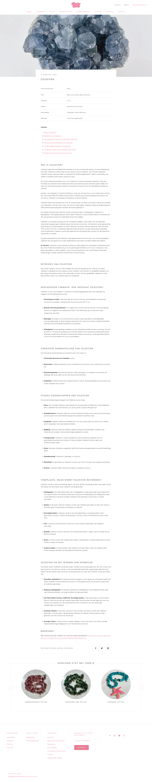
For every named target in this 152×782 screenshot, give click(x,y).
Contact (121, 12)
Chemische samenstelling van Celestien (58, 143)
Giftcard (10, 744)
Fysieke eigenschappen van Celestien (57, 146)
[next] (141, 687)
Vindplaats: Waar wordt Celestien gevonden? (60, 149)
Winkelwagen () (139, 5)
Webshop (10, 741)
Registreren (30, 737)
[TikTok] (124, 735)
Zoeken (126, 5)
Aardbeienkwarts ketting (36, 702)
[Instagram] (114, 735)
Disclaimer (51, 744)
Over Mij (110, 12)
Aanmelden (40, 12)
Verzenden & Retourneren (56, 751)
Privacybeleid (52, 748)
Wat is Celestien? (50, 132)
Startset (98, 12)
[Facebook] (110, 735)
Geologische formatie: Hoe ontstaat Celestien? (61, 139)
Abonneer (81, 747)
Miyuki (52, 12)
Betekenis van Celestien (52, 136)
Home (29, 12)
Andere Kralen (65, 12)
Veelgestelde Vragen (54, 758)
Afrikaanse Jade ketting (76, 702)
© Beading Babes (14, 774)
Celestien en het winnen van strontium (58, 153)
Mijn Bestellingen (32, 741)
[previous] (11, 687)
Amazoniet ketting (116, 702)
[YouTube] (119, 735)
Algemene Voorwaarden (56, 741)
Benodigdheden (83, 12)
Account (117, 5)
